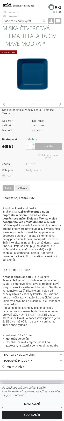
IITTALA (30, 163)
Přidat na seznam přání (48, 156)
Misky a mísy (33, 170)
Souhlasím (32, 415)
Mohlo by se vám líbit (20, 354)
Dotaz (10, 176)
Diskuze (22, 187)
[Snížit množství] (33, 147)
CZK (55, 12)
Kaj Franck (37, 314)
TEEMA (24, 270)
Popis (8, 187)
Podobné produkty (18, 360)
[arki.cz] (16, 4)
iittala (15, 211)
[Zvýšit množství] (33, 144)
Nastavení (32, 404)
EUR (59, 12)
